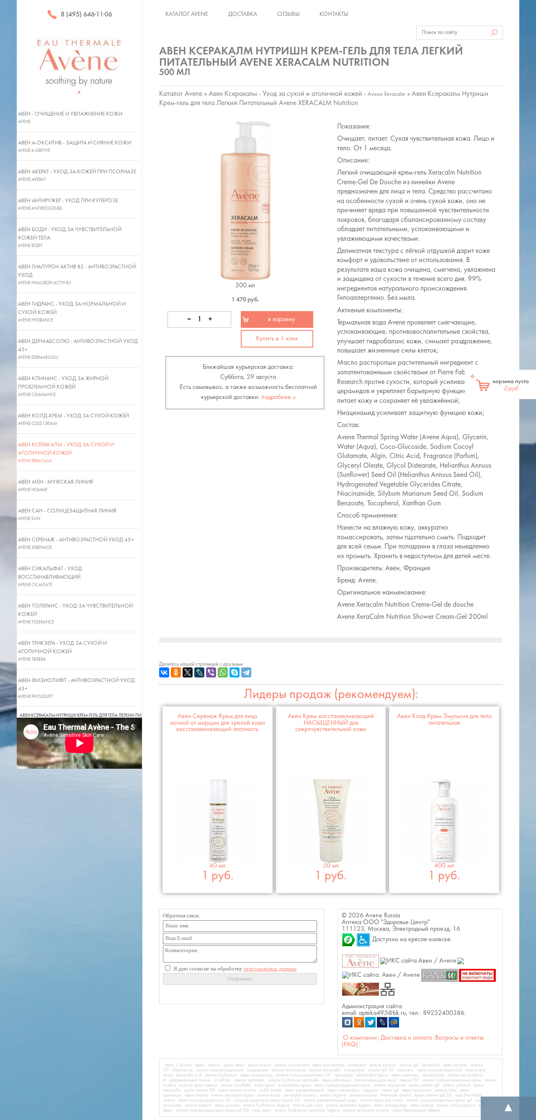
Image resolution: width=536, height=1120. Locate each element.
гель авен (261, 1110)
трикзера (343, 1075)
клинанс (405, 1070)
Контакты (334, 14)
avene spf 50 (381, 1070)
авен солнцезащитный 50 (204, 1100)
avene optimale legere (348, 1105)
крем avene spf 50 (433, 1095)
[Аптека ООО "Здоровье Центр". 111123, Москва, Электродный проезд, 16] (349, 939)
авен (200, 1065)
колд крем (264, 1085)
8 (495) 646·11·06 (85, 14)
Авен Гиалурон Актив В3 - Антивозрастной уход (77, 274)
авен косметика (328, 1065)
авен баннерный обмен (416, 1110)
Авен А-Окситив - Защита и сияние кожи (74, 146)
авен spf (390, 1090)
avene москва (363, 1095)
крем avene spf (424, 1085)
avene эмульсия (390, 1085)
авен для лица (336, 1080)
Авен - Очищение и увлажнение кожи (70, 117)
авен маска (421, 1105)
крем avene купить (237, 1090)
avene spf (408, 1065)
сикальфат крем (372, 1075)
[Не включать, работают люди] (478, 974)
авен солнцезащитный (439, 1070)
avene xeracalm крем (232, 1095)
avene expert (198, 1105)
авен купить (455, 1065)
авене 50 (409, 1080)
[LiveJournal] (199, 672)
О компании (360, 1038)
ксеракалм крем (294, 1085)
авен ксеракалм (256, 1075)
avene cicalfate (236, 1085)
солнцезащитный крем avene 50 (267, 1100)
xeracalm (431, 1065)
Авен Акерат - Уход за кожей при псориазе (77, 175)
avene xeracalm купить (366, 1110)
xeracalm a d (188, 1075)
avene (214, 1065)
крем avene (259, 1065)
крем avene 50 (199, 1090)
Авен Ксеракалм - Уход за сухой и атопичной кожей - (307, 94)
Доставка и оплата (406, 1038)
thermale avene (395, 1095)
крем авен (234, 1065)
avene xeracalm (324, 1070)
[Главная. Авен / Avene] (361, 961)
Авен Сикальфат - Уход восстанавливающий (50, 576)
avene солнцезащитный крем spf (439, 1100)
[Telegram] (246, 672)
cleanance (182, 1070)
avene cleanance (289, 1070)
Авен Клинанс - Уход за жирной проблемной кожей (63, 386)
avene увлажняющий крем (330, 1100)
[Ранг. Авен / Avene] (439, 974)
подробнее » (278, 397)
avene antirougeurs (456, 1105)
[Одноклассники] (176, 672)
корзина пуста (511, 385)
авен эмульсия (416, 1090)
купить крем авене (198, 1085)
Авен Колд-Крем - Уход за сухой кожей (73, 419)
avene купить (382, 1065)
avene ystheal (456, 1085)
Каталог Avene (186, 14)
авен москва (227, 1105)
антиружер (433, 1075)
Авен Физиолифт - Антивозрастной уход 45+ (76, 688)
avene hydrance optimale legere (307, 1110)
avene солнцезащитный (220, 1070)
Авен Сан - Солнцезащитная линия (67, 514)
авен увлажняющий (304, 1090)
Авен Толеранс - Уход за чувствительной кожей (75, 613)
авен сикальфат (343, 1090)
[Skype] (234, 672)
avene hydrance (221, 1075)
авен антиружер (390, 1105)
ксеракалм (257, 1070)
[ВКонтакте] (164, 672)
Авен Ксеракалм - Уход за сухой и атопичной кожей (66, 452)
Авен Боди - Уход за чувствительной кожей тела (69, 237)
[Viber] (211, 672)
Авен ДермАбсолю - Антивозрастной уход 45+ (78, 349)
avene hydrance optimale (293, 1080)
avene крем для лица (375, 1080)
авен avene (196, 1095)
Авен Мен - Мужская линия (55, 485)
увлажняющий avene (190, 1080)
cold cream (270, 1090)
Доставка (242, 14)
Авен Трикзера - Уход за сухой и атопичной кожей (62, 651)
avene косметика (292, 1065)
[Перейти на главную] (79, 66)
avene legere (333, 1095)
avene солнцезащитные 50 (303, 1075)
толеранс (357, 1065)
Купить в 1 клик (277, 338)
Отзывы (288, 14)
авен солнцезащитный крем (342, 1085)
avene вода (268, 1095)
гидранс (371, 1090)
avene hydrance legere (266, 1105)
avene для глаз (307, 1105)
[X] (188, 672)
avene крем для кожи (381, 1100)
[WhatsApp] (223, 672)
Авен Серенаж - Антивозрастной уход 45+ (76, 543)
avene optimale (249, 1080)
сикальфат (354, 1070)
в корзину (281, 319)
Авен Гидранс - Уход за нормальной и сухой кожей (72, 311)
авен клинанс (405, 1075)
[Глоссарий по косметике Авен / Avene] (361, 989)
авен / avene (178, 1065)
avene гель (445, 1090)
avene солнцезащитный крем (451, 1080)
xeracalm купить (299, 1095)
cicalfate (222, 1080)
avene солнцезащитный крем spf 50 (212, 1110)
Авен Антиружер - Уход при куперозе (68, 204)
